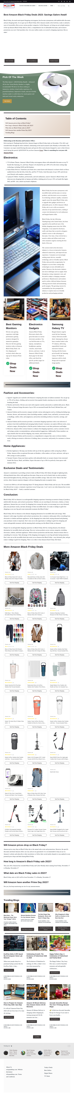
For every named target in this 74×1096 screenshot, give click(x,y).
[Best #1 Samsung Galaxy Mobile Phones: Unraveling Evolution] (23, 1053)
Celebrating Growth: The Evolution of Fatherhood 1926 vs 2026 (37, 956)
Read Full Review (9, 971)
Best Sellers (47, 1070)
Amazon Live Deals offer (16, 1)
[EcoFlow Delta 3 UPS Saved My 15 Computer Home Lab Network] (14, 943)
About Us (9, 1067)
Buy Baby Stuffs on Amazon (62, 928)
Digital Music (48, 1073)
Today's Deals (48, 1067)
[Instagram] (64, 1)
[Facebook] (58, 1)
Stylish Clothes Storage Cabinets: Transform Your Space (10, 924)
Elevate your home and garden (27, 5)
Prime (41, 150)
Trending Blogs (9, 132)
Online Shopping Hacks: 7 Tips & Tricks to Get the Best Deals (13, 1053)
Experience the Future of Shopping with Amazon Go (65, 1053)
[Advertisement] (37, 46)
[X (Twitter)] (61, 1)
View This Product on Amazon (11, 928)
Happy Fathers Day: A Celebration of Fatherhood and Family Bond (59, 956)
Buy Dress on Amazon (27, 929)
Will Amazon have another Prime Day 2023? (18, 130)
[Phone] (69, 1)
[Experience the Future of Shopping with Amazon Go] (57, 1053)
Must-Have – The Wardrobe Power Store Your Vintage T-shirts (10, 917)
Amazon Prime (8, 152)
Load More (37, 1036)
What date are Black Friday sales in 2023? (17, 128)
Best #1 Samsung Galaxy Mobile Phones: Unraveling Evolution (31, 1053)
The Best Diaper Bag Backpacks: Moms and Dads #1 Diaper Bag (44, 916)
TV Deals (47, 1076)
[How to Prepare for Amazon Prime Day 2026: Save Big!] (14, 992)
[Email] (67, 1)
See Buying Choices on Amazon (45, 928)
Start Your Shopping (14, 582)
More (51, 5)
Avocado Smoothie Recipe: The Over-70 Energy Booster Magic (59, 1004)
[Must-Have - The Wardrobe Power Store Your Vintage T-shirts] (11, 908)
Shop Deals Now (13, 367)
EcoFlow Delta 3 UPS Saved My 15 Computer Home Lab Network (13, 956)
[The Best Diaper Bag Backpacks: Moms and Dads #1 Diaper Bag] (45, 907)
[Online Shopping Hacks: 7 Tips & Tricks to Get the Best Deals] (6, 1053)
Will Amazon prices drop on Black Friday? (18, 123)
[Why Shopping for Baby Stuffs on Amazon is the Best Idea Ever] (62, 907)
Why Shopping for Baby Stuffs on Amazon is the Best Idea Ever (62, 916)
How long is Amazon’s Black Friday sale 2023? (19, 125)
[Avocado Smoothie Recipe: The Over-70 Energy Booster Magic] (60, 992)
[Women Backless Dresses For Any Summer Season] (28, 908)
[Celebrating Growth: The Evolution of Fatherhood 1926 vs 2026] (37, 943)
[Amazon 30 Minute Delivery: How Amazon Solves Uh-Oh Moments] (37, 992)
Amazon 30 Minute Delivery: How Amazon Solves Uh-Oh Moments (36, 1004)
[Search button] (68, 5)
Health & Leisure (43, 5)
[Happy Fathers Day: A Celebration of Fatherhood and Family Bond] (60, 943)
